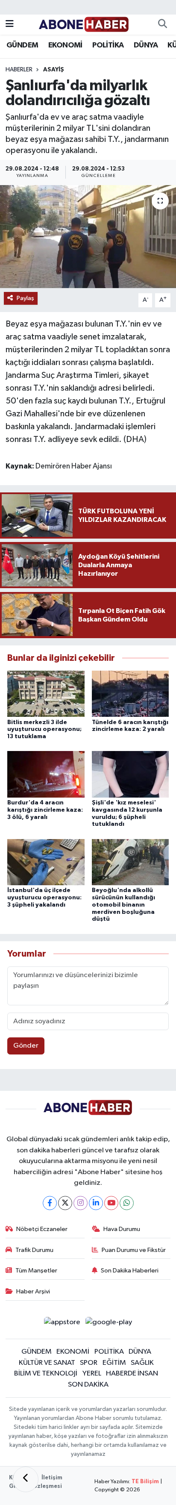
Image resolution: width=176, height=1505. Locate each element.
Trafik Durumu (34, 1250)
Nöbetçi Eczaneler (41, 1229)
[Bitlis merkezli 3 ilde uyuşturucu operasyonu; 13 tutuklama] (46, 693)
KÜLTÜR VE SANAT (47, 1363)
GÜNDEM (22, 45)
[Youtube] (111, 1203)
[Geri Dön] (25, 1479)
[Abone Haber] (84, 24)
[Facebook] (50, 1203)
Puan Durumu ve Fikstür (134, 1250)
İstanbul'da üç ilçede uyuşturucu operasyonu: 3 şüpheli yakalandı (44, 897)
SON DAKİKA (88, 1384)
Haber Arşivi (33, 1291)
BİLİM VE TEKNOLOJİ (45, 1373)
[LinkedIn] (96, 1203)
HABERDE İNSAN (132, 1373)
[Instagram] (80, 1203)
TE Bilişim (145, 1481)
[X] (65, 1203)
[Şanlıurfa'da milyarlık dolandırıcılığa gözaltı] (88, 236)
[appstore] (62, 1324)
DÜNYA (146, 45)
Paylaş (25, 298)
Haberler (19, 70)
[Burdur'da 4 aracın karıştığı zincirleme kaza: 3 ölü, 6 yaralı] (46, 774)
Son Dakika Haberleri (129, 1270)
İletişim (51, 1478)
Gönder (25, 1045)
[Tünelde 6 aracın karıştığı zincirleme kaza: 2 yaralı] (130, 693)
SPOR (88, 1363)
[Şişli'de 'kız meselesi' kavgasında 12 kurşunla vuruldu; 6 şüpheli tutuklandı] (130, 774)
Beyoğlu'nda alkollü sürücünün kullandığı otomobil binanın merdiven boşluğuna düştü (123, 904)
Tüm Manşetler (36, 1270)
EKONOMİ (65, 45)
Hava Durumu (121, 1229)
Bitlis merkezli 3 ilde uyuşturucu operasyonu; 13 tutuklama (44, 729)
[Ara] (162, 24)
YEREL (91, 1373)
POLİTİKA (107, 45)
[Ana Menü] (10, 24)
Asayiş (53, 70)
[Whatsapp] (127, 1203)
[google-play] (109, 1324)
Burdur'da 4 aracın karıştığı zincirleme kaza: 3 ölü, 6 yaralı (45, 810)
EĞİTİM (114, 1363)
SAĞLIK (142, 1363)
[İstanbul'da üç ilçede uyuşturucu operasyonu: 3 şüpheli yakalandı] (46, 862)
